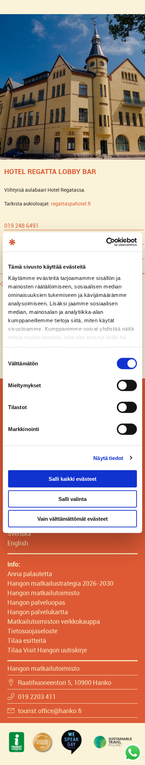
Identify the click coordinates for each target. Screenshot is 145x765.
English (17, 543)
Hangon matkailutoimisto (43, 592)
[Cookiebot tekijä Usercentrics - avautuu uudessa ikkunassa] (106, 241)
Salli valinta (72, 499)
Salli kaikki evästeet (72, 479)
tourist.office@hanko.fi (50, 710)
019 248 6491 (21, 225)
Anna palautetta (29, 573)
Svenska (19, 533)
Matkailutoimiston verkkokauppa (53, 621)
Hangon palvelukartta (37, 612)
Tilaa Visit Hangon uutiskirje (47, 650)
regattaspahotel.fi (71, 203)
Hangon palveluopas (36, 602)
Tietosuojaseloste (32, 631)
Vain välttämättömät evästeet (72, 519)
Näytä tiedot (108, 458)
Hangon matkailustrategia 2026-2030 (60, 583)
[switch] (127, 385)
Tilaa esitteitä (26, 640)
